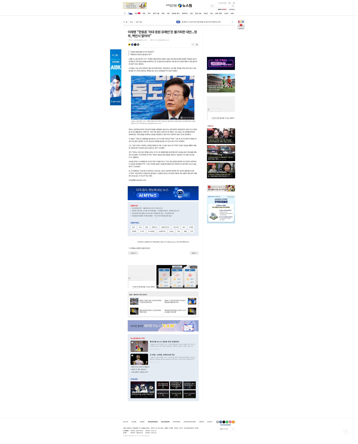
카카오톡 (129, 44)
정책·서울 (156, 13)
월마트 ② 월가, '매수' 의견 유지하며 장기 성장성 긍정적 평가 (150, 301)
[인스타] (230, 422)
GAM (232, 13)
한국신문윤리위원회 (225, 425)
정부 (133, 227)
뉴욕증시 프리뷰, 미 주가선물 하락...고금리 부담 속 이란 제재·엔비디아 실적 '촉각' (205, 22)
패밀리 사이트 (224, 429)
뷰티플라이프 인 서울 (163, 394)
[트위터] (223, 422)
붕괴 (183, 227)
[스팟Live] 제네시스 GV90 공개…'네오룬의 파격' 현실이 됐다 (221, 158)
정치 (149, 13)
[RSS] (233, 422)
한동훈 (134, 231)
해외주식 (222, 9)
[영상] (221, 136)
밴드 (138, 44)
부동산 (206, 13)
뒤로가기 (133, 253)
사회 (168, 13)
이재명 (191, 227)
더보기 (232, 22)
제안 (178, 231)
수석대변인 (151, 231)
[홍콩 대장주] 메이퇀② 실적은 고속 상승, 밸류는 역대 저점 (175, 311)
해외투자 (185, 13)
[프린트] (197, 44)
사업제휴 (142, 422)
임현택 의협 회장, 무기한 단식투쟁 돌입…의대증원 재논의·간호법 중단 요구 (155, 211)
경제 (163, 13)
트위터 (135, 44)
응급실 (171, 231)
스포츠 (226, 13)
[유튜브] (217, 422)
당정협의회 (162, 231)
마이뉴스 (232, 9)
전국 (211, 13)
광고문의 (209, 422)
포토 (144, 13)
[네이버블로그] (227, 422)
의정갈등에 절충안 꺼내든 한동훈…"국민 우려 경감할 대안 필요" (152, 216)
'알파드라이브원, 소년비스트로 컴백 (142, 394)
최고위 (142, 231)
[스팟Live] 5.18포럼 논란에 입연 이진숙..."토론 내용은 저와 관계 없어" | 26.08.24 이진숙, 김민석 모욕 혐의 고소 (219, 175)
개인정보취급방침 (153, 422)
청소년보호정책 (165, 422)
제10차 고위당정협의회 (189, 394)
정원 (146, 227)
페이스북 (132, 44)
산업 (191, 13)
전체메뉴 (125, 13)
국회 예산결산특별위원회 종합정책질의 (163, 385)
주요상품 (133, 422)
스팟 (210, 126)
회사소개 (125, 422)
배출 (185, 231)
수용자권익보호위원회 (190, 422)
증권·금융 (198, 13)
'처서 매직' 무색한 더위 (176, 394)
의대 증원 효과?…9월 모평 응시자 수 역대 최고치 (147, 208)
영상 (136, 13)
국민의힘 (176, 227)
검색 (233, 6)
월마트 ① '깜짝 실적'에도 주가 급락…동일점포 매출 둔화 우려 (175, 301)
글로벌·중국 (176, 13)
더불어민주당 (165, 227)
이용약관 (201, 422)
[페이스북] (220, 422)
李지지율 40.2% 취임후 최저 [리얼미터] (164, 342)
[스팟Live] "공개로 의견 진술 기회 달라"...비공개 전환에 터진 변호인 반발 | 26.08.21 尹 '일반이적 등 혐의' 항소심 (220, 140)
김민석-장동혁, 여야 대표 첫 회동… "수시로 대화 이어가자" (176, 385)
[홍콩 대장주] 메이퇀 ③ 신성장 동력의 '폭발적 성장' (150, 311)
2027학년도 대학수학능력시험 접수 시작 (189, 385)
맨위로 (194, 253)
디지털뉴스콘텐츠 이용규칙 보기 (140, 248)
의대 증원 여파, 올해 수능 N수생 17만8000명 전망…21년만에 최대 (153, 213)
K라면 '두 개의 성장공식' (139, 369)
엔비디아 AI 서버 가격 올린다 (140, 367)
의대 (140, 227)
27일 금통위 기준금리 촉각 (139, 372)
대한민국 (154, 227)
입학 (191, 231)
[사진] (139, 346)
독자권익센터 (176, 422)
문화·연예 (218, 13)
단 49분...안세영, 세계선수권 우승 (162, 355)
